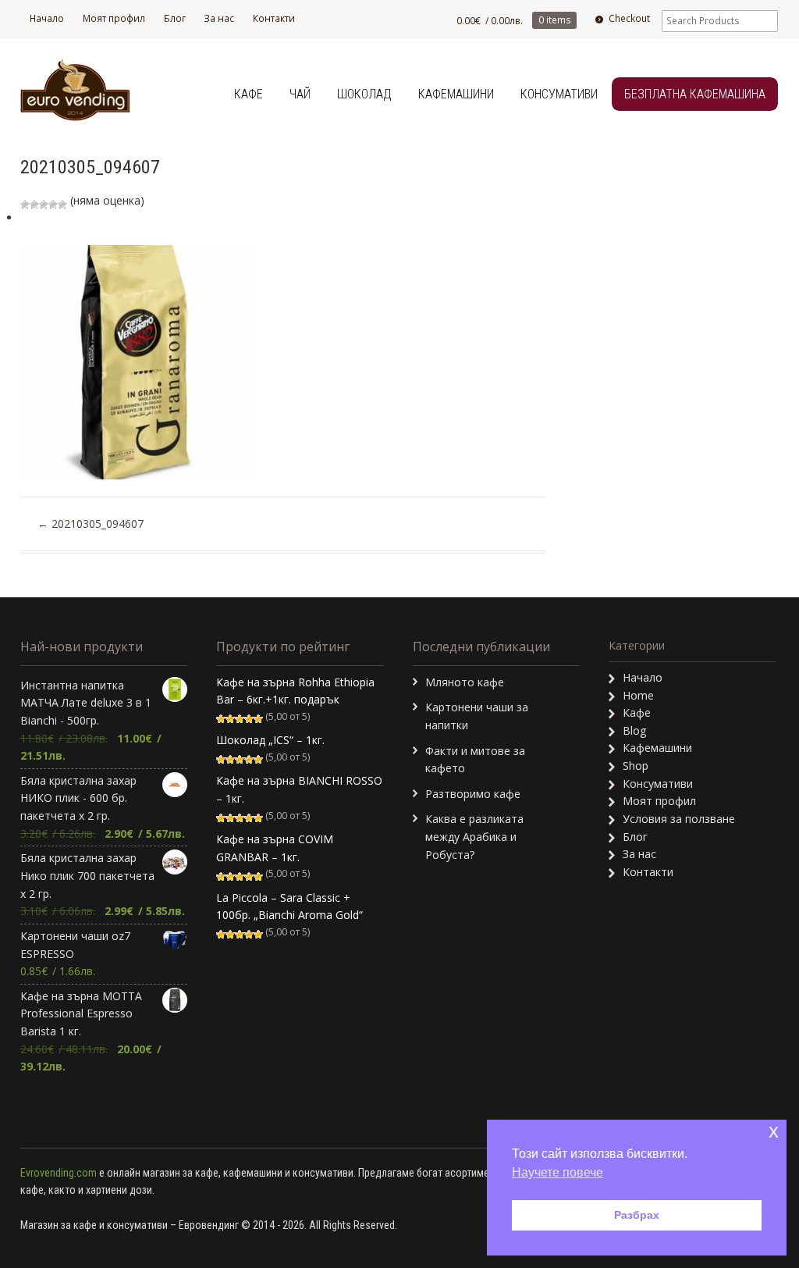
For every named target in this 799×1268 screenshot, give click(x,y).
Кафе (248, 94)
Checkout (629, 18)
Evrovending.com (58, 1172)
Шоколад (364, 94)
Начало (47, 18)
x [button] (774, 1131)
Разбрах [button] (636, 1215)
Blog (634, 730)
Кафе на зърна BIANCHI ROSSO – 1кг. (299, 789)
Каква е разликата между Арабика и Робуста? (474, 836)
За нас (219, 18)
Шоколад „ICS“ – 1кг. (270, 739)
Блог (175, 18)
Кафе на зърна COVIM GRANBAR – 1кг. (274, 848)
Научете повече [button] (557, 1172)
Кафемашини (456, 94)
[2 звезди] (34, 204)
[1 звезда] (25, 204)
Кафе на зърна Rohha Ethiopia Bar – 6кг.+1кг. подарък (295, 691)
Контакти (274, 18)
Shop (635, 765)
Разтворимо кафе (472, 793)
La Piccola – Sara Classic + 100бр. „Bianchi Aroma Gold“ (289, 906)
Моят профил (114, 18)
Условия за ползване (679, 818)
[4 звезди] (53, 204)
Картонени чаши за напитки (476, 716)
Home (638, 695)
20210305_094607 (90, 523)
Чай (300, 94)
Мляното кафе (464, 682)
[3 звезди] (43, 204)
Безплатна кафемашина (694, 94)
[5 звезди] (62, 204)
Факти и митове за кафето (475, 759)
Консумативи (559, 94)
